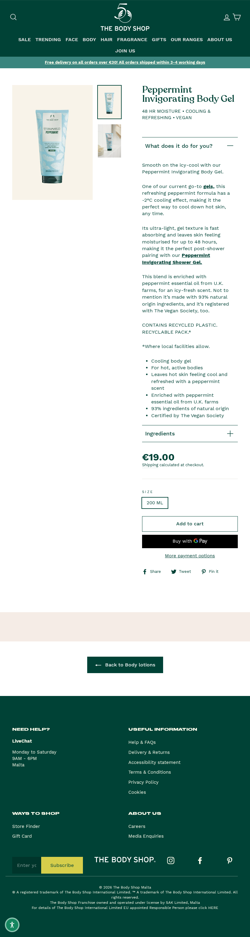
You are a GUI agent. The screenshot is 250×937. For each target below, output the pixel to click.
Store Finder (26, 826)
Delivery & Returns (149, 752)
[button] (12, 924)
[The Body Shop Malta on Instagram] (170, 860)
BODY (89, 40)
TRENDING (48, 40)
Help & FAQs (142, 742)
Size (148, 492)
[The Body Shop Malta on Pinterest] (229, 860)
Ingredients (160, 433)
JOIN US (125, 51)
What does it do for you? (178, 146)
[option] (125, 62)
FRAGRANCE (132, 40)
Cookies (137, 792)
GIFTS (159, 40)
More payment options (190, 556)
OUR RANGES (187, 40)
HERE (213, 908)
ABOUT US (219, 40)
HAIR (106, 40)
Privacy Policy (143, 782)
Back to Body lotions (129, 665)
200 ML (155, 503)
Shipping (150, 465)
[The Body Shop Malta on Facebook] (200, 860)
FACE (72, 40)
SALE (24, 40)
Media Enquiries (146, 836)
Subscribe (62, 865)
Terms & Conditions (149, 772)
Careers (136, 826)
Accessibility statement (154, 762)
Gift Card (22, 836)
